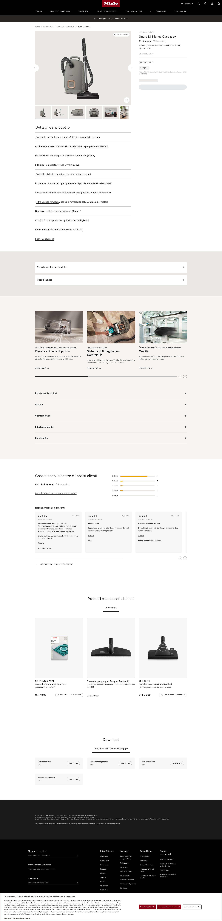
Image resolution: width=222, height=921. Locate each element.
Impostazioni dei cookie (192, 907)
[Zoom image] (127, 100)
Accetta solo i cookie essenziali (169, 907)
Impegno (103, 869)
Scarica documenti (44, 239)
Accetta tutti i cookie (147, 907)
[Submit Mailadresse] (77, 883)
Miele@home (145, 856)
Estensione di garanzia (128, 884)
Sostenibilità (104, 865)
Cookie (27, 918)
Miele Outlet (124, 875)
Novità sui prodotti (127, 880)
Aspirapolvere (48, 26)
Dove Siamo (104, 861)
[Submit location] (77, 856)
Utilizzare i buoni (126, 871)
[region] (83, 68)
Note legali (7, 918)
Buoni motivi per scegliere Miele (126, 858)
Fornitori (103, 881)
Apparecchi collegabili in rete (148, 877)
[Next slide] (131, 68)
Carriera (103, 873)
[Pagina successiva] (185, 558)
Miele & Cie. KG (74, 230)
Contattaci (104, 890)
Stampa (103, 877)
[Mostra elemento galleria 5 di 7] (111, 112)
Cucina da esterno (133, 11)
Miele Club (124, 867)
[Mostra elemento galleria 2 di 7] (60, 112)
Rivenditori (104, 886)
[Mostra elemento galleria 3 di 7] (77, 112)
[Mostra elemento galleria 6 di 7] (128, 112)
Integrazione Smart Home (147, 870)
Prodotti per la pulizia (107, 11)
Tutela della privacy (18, 918)
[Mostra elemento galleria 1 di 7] (43, 112)
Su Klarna (123, 888)
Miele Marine (165, 870)
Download (73, 763)
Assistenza (161, 11)
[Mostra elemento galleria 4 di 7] (94, 112)
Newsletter (33, 878)
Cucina (38, 11)
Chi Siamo (104, 856)
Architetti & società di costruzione (168, 876)
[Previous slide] (35, 68)
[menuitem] (39, 11)
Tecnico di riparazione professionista (168, 865)
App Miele (143, 861)
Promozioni (124, 863)
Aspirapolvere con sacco (65, 26)
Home (37, 26)
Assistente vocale (146, 865)
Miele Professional (166, 859)
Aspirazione (83, 11)
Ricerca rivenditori (37, 851)
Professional (181, 11)
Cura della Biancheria (60, 11)
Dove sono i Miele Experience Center (41, 869)
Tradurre (41, 543)
